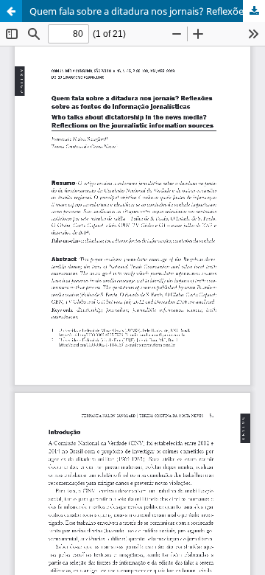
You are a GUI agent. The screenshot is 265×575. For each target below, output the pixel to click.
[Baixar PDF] (254, 11)
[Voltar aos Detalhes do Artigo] (11, 11)
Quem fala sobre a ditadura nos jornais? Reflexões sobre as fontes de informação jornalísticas (147, 11)
